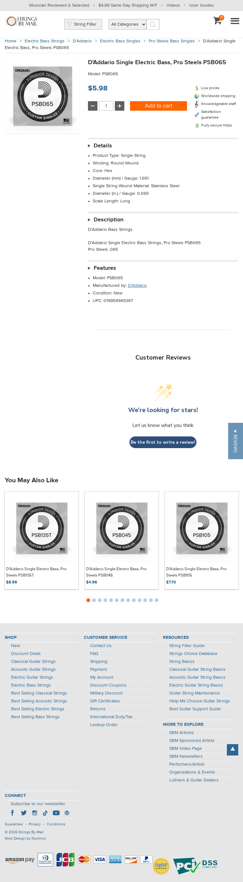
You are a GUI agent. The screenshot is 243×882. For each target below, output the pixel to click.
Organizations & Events (192, 772)
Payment (98, 669)
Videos (173, 5)
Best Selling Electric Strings (38, 709)
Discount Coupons (108, 685)
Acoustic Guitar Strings (33, 669)
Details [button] (103, 146)
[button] (235, 441)
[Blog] (67, 813)
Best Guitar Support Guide (195, 709)
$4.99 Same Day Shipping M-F (127, 5)
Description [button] (108, 220)
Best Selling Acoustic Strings (39, 701)
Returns (98, 709)
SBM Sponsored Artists (192, 740)
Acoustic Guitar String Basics (197, 677)
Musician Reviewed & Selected (59, 5)
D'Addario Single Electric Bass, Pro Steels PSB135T (36, 572)
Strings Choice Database (193, 653)
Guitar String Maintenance (194, 693)
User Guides (201, 5)
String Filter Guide (187, 646)
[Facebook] (13, 813)
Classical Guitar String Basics (197, 669)
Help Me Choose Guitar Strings (199, 701)
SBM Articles (181, 733)
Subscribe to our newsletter (38, 804)
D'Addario (82, 41)
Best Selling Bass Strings (35, 717)
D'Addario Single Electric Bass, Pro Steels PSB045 (116, 572)
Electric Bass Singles (120, 41)
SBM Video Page (185, 748)
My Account (101, 677)
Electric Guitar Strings (32, 677)
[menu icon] (234, 21)
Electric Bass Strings (45, 41)
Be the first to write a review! (163, 442)
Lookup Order (104, 725)
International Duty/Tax (111, 717)
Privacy (35, 824)
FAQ (94, 653)
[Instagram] (34, 813)
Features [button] (105, 268)
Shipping (98, 661)
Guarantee (14, 824)
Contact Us (101, 646)
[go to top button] (232, 750)
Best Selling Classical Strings (39, 693)
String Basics (182, 661)
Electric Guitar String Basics (196, 685)
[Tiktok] (45, 813)
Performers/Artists (187, 764)
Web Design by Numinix (25, 839)
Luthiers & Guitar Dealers (194, 780)
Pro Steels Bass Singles (172, 41)
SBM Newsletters (186, 756)
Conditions (56, 824)
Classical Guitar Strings (33, 661)
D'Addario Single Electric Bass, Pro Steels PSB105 (196, 572)
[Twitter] (23, 813)
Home (10, 41)
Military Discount (106, 693)
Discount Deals (26, 653)
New (15, 646)
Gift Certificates (105, 701)
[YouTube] (56, 813)
